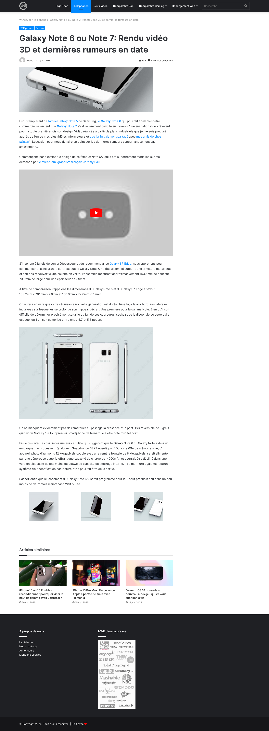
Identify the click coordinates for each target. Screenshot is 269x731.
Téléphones (81, 5)
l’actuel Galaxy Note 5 (63, 121)
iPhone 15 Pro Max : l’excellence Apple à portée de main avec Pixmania (93, 594)
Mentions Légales (30, 654)
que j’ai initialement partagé (109, 136)
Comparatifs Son (123, 5)
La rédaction (26, 642)
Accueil (26, 19)
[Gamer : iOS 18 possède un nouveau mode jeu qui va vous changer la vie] (149, 573)
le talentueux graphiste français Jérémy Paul (69, 162)
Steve (29, 60)
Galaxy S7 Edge (120, 263)
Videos (40, 28)
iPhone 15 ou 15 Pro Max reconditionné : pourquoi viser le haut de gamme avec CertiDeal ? (41, 594)
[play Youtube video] (96, 213)
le (109, 121)
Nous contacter (28, 646)
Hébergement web (183, 5)
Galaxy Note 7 (67, 126)
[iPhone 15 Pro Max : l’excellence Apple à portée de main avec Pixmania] (96, 573)
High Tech (62, 5)
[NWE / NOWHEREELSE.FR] (23, 6)
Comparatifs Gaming (151, 5)
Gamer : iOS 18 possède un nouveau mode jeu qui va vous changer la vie (146, 594)
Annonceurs (26, 650)
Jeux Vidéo (101, 5)
